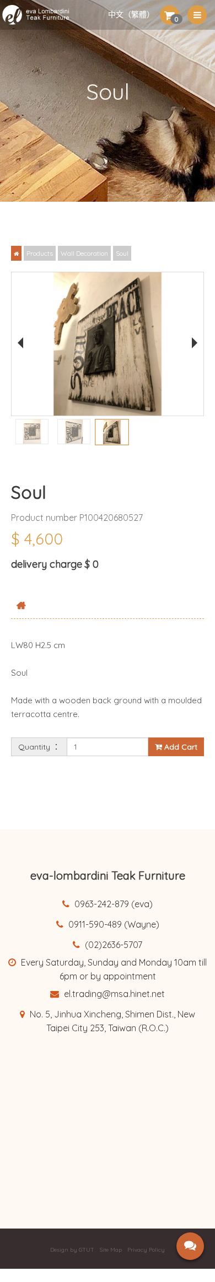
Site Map (111, 1249)
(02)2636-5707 (112, 944)
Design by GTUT (72, 1249)
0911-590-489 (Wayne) (112, 924)
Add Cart (179, 747)
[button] (169, 14)
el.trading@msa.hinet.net (113, 993)
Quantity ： (39, 747)
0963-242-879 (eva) (112, 903)
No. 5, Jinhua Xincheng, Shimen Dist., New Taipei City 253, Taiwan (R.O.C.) (111, 1021)
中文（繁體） (131, 14)
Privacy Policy (146, 1249)
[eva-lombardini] (40, 15)
